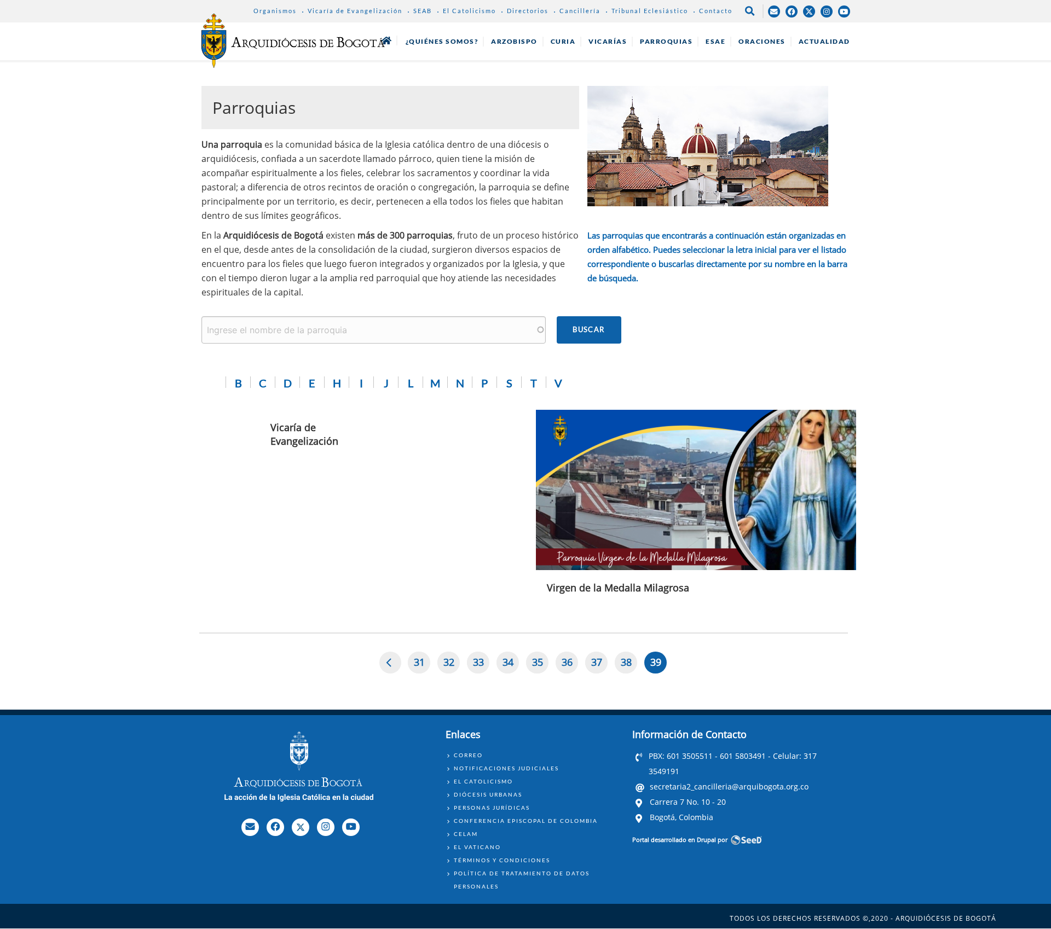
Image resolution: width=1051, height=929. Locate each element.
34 (511, 664)
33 (481, 664)
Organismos (275, 10)
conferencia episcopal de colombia (526, 820)
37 (599, 664)
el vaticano (477, 847)
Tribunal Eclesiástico (649, 10)
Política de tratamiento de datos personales (522, 880)
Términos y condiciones (502, 860)
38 (629, 664)
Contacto (715, 10)
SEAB (422, 10)
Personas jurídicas (492, 807)
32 (451, 664)
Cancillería (579, 10)
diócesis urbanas (488, 794)
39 (658, 664)
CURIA (563, 41)
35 (540, 664)
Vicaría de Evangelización (355, 10)
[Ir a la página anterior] (390, 662)
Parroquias (666, 41)
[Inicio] (293, 40)
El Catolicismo (469, 10)
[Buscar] (589, 330)
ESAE (715, 41)
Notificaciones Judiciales (506, 768)
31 (422, 664)
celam (466, 834)
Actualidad (824, 41)
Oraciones (762, 41)
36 (570, 664)
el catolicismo (483, 781)
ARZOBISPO (514, 41)
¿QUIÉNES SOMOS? (442, 41)
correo (468, 755)
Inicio (386, 40)
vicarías (607, 41)
